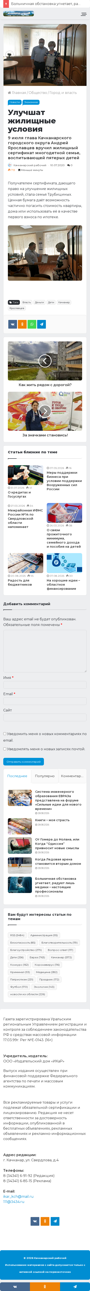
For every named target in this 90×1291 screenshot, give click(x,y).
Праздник (49, 979)
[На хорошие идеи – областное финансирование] (64, 563)
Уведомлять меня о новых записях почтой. (46, 749)
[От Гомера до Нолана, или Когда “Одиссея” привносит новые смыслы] (20, 845)
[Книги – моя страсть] (20, 826)
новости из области (27, 994)
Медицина (46, 972)
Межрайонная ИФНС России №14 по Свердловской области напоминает (25, 518)
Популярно (45, 776)
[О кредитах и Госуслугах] (25, 475)
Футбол (19, 986)
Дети (51, 302)
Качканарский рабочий (30, 165)
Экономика (31, 102)
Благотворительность (60, 942)
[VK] (12, 324)
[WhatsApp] (32, 324)
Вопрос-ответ (60, 950)
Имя (8, 678)
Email (9, 694)
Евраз (37, 957)
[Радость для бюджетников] (25, 563)
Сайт (7, 710)
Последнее (17, 776)
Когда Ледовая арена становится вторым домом (58, 861)
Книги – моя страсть (52, 820)
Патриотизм (21, 979)
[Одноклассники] (22, 324)
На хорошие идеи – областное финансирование (63, 584)
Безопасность (22, 942)
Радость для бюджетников (20, 582)
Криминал (20, 972)
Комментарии (73, 776)
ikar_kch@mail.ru (18, 1196)
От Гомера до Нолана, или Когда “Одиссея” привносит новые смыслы (57, 843)
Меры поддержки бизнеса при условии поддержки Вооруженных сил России (64, 481)
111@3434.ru (13, 1202)
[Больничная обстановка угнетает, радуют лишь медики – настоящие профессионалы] (20, 885)
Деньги (39, 302)
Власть (26, 302)
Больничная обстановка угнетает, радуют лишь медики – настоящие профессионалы (55, 885)
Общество (38, 93)
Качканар (64, 302)
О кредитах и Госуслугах (19, 494)
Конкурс (19, 964)
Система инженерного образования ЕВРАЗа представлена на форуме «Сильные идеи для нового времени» (58, 800)
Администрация (44, 935)
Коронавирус (47, 964)
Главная (18, 93)
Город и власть (63, 93)
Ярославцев (16, 308)
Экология (44, 986)
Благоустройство (26, 950)
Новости (15, 102)
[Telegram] (41, 324)
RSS (17, 935)
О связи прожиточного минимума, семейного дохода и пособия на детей (64, 538)
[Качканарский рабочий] (18, 13)
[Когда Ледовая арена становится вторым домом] (20, 865)
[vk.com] (35, 1221)
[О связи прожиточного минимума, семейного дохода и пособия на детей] (64, 513)
